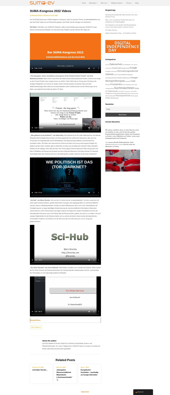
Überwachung (114, 98)
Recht (123, 84)
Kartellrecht (124, 74)
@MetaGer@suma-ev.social (114, 144)
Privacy (107, 84)
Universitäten (134, 91)
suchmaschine (109, 88)
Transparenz (127, 91)
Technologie (121, 91)
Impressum (85, 392)
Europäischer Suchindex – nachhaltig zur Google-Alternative (89, 372)
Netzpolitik (127, 81)
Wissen (129, 93)
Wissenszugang (134, 95)
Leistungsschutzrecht (111, 78)
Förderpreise (108, 68)
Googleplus (108, 71)
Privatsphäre (116, 84)
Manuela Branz (37, 15)
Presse (128, 3)
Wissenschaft (134, 93)
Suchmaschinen (124, 87)
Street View (134, 84)
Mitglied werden (116, 3)
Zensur (107, 98)
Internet (109, 74)
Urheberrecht (109, 93)
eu (123, 64)
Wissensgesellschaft (122, 95)
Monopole (120, 81)
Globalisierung (125, 68)
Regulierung (128, 84)
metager (134, 77)
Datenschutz (115, 64)
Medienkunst (126, 78)
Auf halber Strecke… (40, 370)
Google (133, 67)
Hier (106, 142)
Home (84, 3)
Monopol (109, 81)
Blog (137, 3)
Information (113, 71)
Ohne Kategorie (36, 327)
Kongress (130, 74)
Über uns (104, 3)
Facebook (127, 64)
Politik (132, 81)
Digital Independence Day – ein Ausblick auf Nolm (120, 33)
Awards (107, 64)
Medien (120, 78)
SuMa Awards (112, 91)
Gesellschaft (116, 68)
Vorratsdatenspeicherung (120, 93)
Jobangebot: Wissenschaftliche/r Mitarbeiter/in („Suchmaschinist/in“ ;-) (64, 375)
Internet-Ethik (117, 74)
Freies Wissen (134, 64)
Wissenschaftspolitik (110, 95)
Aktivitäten (92, 3)
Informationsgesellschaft (127, 71)
